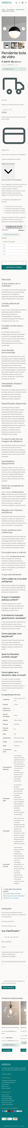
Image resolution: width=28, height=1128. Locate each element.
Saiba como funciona (8, 164)
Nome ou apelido (7, 941)
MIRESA (7, 2)
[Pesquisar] (16, 2)
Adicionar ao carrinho (14, 267)
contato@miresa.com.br (8, 1082)
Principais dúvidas (7, 1098)
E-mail (4, 947)
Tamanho (4, 238)
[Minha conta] (19, 2)
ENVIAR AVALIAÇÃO (8, 987)
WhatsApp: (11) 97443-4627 (9, 1080)
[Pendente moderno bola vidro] (10, 1013)
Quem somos (5, 1095)
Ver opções (7, 1050)
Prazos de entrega (7, 1096)
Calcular (4, 112)
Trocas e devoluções (7, 1104)
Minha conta (5, 1086)
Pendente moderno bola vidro (10, 1027)
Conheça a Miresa (6, 1074)
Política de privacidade (8, 1100)
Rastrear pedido (6, 1088)
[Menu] (25, 2)
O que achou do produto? (9, 956)
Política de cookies (7, 1102)
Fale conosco (5, 1084)
